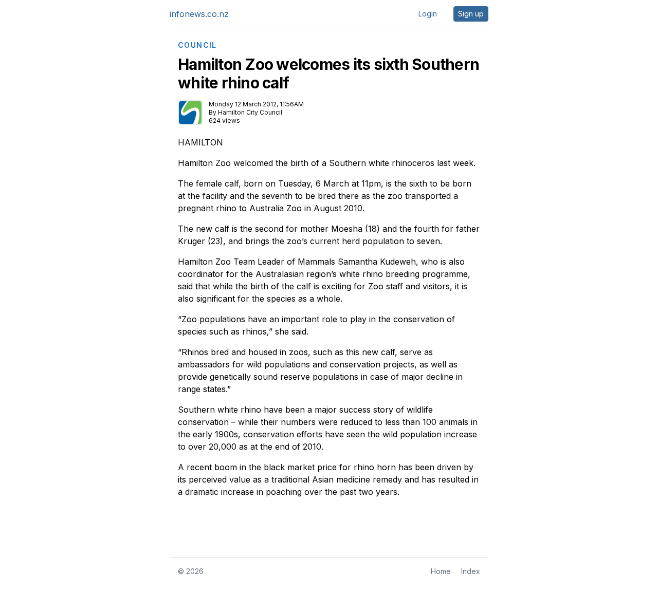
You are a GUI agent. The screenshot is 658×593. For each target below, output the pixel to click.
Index (470, 571)
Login (427, 13)
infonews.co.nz (199, 14)
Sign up (471, 13)
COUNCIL (197, 45)
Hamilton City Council (250, 112)
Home (441, 571)
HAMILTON (200, 142)
